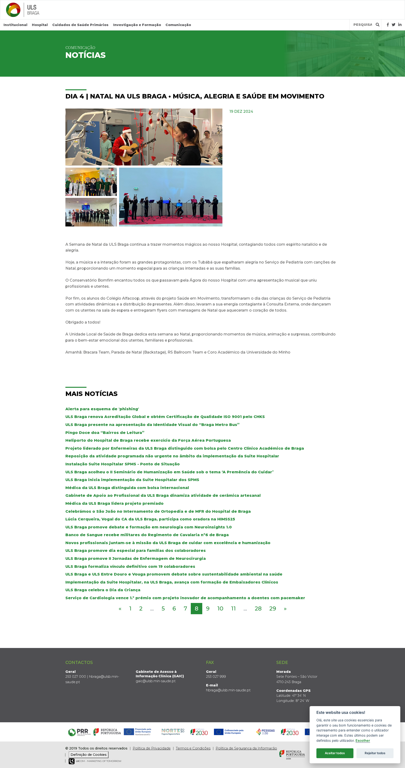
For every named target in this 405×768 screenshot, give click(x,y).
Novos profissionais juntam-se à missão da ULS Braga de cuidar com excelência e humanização (167, 543)
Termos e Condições (193, 748)
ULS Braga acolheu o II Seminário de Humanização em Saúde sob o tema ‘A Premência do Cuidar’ (169, 472)
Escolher (363, 740)
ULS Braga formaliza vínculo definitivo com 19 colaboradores (130, 566)
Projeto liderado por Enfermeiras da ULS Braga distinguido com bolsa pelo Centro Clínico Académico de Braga (184, 448)
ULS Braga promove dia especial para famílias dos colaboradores (135, 550)
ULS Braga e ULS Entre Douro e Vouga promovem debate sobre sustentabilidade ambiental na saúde (173, 574)
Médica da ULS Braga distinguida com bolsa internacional (127, 488)
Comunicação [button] (178, 25)
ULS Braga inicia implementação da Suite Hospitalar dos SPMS (132, 480)
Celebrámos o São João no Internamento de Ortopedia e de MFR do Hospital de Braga (158, 511)
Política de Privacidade (152, 748)
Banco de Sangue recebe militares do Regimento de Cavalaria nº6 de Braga (147, 535)
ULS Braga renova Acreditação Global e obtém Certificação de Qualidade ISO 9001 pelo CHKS (165, 416)
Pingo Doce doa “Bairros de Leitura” (104, 432)
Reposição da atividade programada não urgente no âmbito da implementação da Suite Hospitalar (172, 456)
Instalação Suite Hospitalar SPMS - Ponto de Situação (122, 464)
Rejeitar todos (375, 753)
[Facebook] (388, 25)
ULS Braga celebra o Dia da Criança (102, 590)
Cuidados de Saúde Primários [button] (80, 25)
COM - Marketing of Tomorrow (98, 761)
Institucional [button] (15, 25)
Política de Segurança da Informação (246, 748)
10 (220, 608)
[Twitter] (393, 25)
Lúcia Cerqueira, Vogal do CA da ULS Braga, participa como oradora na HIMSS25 (150, 519)
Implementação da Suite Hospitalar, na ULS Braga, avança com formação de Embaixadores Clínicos (171, 582)
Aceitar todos (335, 753)
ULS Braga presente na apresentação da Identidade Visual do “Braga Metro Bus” (152, 424)
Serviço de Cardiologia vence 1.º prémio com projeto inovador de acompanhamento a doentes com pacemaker (185, 598)
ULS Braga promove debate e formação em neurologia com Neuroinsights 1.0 (148, 527)
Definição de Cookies (89, 755)
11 (233, 608)
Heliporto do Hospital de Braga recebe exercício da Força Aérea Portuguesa (148, 440)
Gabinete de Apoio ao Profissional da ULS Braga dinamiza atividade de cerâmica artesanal (163, 495)
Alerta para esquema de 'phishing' (102, 409)
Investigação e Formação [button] (137, 25)
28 (258, 608)
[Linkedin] (399, 25)
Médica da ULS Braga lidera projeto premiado (114, 503)
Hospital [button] (40, 25)
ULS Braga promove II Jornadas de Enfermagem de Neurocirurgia (135, 558)
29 (272, 608)
